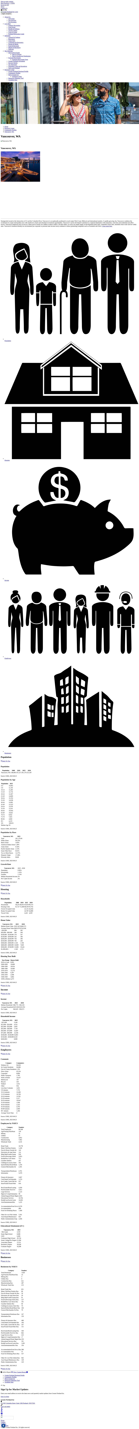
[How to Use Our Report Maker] (27, 1372)
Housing (7, 460)
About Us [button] (7, 17)
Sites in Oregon (16, 54)
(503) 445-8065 (5, 1406)
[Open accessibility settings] (3, 1425)
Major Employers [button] (13, 75)
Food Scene (11, 27)
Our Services (12, 20)
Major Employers (10, 1379)
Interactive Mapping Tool (15, 78)
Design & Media (13, 44)
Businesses (8, 753)
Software (11, 49)
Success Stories (12, 63)
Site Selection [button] (9, 51)
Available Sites (12, 80)
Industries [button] (7, 35)
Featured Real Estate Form (20, 59)
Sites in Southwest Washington (21, 56)
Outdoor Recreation (14, 25)
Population (8, 341)
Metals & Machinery (14, 47)
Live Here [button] (8, 24)
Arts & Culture (12, 30)
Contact (3, 1422)
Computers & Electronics (15, 42)
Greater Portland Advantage (16, 61)
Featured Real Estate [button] (14, 58)
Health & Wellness (13, 29)
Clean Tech (11, 41)
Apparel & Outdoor (14, 37)
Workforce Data (17, 76)
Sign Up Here (5, 1396)
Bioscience (11, 39)
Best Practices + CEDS (8, 3)
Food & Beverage (13, 46)
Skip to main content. (7, 1)
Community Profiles (14, 73)
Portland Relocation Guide (16, 34)
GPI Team (11, 18)
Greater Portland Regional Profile (18, 71)
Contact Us (4, 8)
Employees (8, 658)
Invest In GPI (5, 5)
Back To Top (6, 761)
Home (2, 1420)
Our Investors (12, 22)
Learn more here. (107, 226)
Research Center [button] (9, 70)
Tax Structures (12, 64)
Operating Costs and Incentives (17, 66)
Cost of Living (12, 32)
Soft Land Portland (14, 68)
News (2, 6)
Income (7, 580)
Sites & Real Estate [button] (14, 53)
